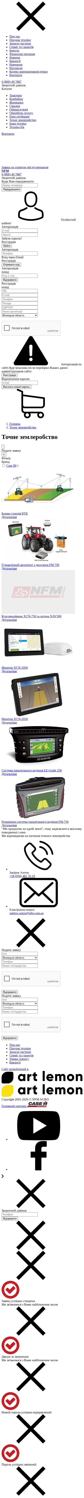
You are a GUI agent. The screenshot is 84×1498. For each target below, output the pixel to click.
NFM (5, 171)
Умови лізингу (19, 1059)
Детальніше (9, 517)
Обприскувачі (18, 109)
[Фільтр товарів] (3, 447)
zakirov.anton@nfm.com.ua (26, 913)
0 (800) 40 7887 (11, 81)
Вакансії (15, 61)
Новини (14, 57)
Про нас (14, 36)
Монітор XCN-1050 (15, 667)
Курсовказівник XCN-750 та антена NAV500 (31, 616)
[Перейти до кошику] (31, 417)
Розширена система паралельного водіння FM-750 (35, 821)
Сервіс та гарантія (21, 47)
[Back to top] (3, 1177)
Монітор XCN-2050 (15, 719)
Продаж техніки (20, 40)
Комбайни (16, 99)
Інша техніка (17, 123)
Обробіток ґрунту (21, 113)
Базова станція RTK (15, 513)
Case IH (11, 465)
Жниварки (16, 102)
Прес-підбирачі (19, 116)
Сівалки (14, 106)
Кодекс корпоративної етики (28, 71)
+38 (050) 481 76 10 (22, 876)
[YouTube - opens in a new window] (38, 1139)
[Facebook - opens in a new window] (38, 1169)
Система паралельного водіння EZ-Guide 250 (32, 770)
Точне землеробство (22, 120)
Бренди (14, 50)
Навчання (15, 64)
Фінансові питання (22, 54)
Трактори (15, 95)
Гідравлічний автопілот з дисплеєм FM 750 (30, 565)
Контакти (15, 75)
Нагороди (15, 68)
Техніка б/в (16, 127)
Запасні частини (20, 43)
